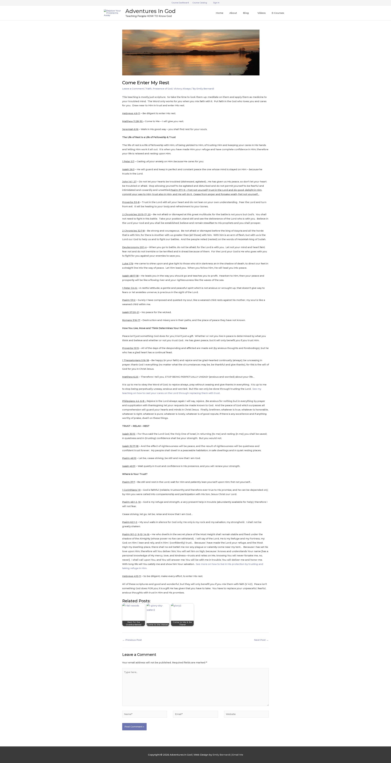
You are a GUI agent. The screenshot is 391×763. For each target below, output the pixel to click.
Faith (149, 88)
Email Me (237, 754)
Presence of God (163, 88)
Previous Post (132, 639)
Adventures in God (150, 11)
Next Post (261, 639)
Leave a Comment (133, 88)
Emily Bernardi (221, 754)
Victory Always (182, 88)
